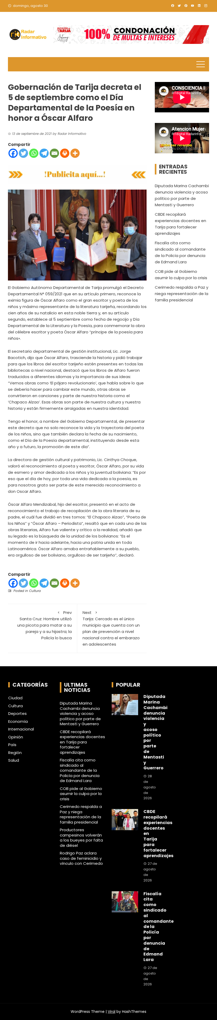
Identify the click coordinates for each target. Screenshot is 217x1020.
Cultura (35, 591)
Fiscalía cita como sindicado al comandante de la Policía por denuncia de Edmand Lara (80, 770)
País (12, 744)
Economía (18, 721)
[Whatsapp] (33, 153)
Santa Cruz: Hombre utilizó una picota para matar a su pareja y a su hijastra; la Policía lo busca (44, 625)
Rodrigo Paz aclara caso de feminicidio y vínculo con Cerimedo (81, 858)
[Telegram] (44, 153)
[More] (75, 153)
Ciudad (15, 698)
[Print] (64, 153)
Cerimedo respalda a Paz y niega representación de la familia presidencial (181, 293)
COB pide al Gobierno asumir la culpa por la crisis (81, 794)
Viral (111, 1011)
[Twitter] (23, 153)
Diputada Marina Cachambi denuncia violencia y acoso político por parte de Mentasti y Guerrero (80, 713)
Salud (13, 760)
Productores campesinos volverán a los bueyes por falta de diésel (81, 837)
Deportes (17, 713)
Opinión (15, 737)
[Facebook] (13, 153)
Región (15, 752)
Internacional (21, 729)
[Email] (54, 153)
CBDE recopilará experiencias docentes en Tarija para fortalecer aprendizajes (82, 742)
